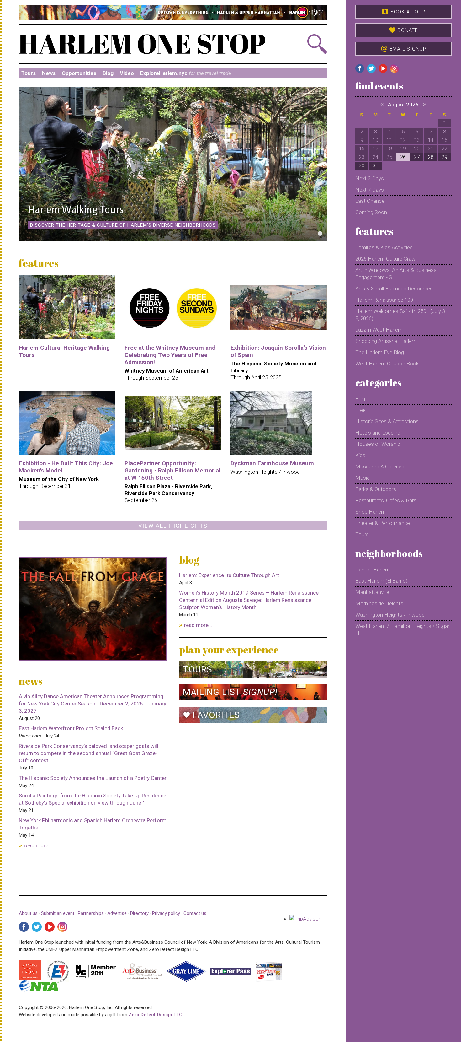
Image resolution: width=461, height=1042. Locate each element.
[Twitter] (37, 927)
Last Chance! (370, 201)
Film (360, 399)
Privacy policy (166, 913)
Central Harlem (372, 569)
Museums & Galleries (379, 466)
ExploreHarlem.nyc (185, 73)
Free (360, 410)
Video (127, 73)
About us (28, 913)
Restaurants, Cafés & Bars (385, 500)
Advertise (117, 913)
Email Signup (403, 48)
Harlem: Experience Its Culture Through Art (229, 575)
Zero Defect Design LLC (156, 1015)
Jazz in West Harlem (379, 330)
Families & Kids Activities (384, 247)
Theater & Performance (382, 523)
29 (444, 157)
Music (362, 478)
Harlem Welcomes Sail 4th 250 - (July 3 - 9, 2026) (401, 314)
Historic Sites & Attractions (387, 421)
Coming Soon (371, 212)
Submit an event (57, 913)
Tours (28, 73)
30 (361, 165)
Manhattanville (372, 592)
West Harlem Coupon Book (387, 363)
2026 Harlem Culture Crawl (385, 259)
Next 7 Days (369, 189)
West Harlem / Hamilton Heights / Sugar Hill (402, 629)
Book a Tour (403, 11)
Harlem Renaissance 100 (384, 300)
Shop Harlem (370, 512)
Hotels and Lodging (377, 432)
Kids (360, 455)
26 (403, 157)
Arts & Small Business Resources (394, 288)
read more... (38, 845)
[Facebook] (24, 927)
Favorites (211, 715)
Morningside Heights (379, 603)
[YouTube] (50, 927)
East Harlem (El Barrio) (381, 581)
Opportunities (79, 73)
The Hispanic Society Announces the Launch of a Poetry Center (93, 778)
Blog (108, 73)
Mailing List (230, 692)
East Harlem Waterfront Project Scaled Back (71, 728)
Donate (403, 30)
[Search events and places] (304, 44)
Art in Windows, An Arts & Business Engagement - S (396, 273)
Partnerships (91, 913)
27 (417, 157)
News (49, 73)
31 (375, 165)
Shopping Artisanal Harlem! (386, 341)
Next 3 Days (369, 178)
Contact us (194, 913)
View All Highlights (173, 525)
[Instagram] (62, 927)
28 (430, 157)
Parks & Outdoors (375, 489)
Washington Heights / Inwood (390, 615)
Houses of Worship (377, 444)
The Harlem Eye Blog (379, 352)
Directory (139, 913)
